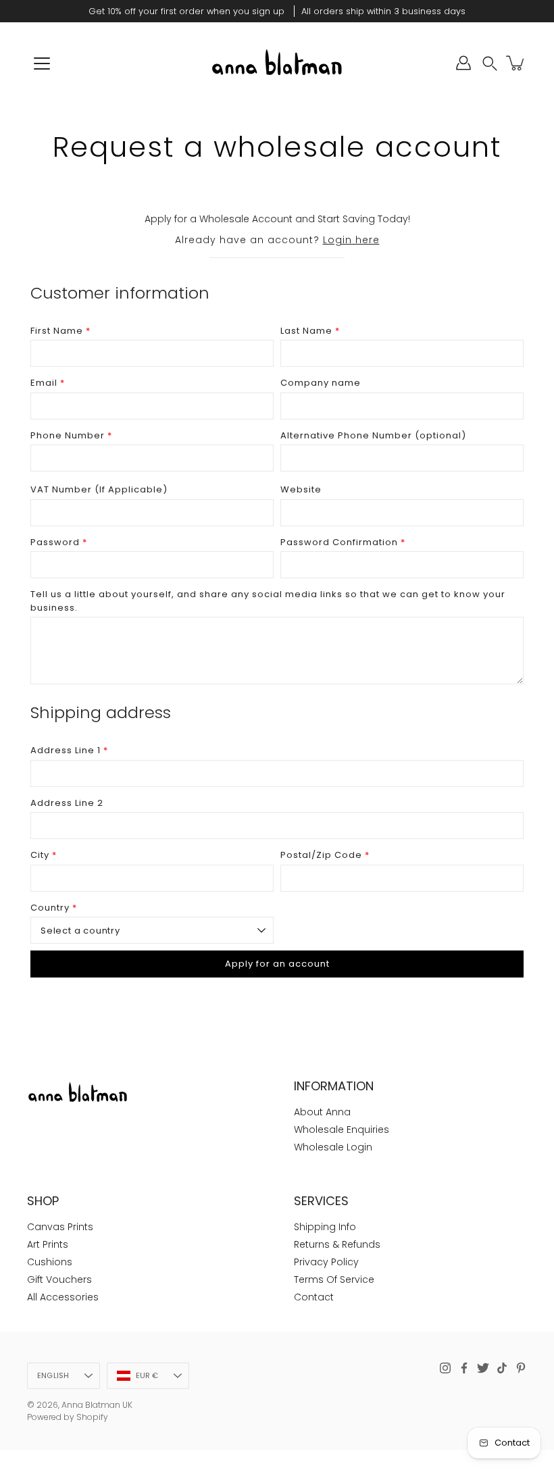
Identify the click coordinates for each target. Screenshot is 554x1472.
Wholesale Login (333, 1147)
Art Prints (47, 1244)
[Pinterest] (521, 1368)
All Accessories (63, 1297)
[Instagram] (445, 1368)
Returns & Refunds (337, 1244)
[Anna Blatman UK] (277, 63)
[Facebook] (464, 1368)
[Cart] (516, 63)
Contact (314, 1297)
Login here (351, 240)
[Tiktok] (502, 1368)
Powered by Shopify (67, 1417)
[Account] (463, 63)
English (53, 1375)
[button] (489, 63)
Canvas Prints (60, 1227)
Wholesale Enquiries (341, 1129)
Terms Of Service (334, 1279)
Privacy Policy (326, 1262)
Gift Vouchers (59, 1279)
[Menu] (42, 63)
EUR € (147, 1375)
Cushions (49, 1262)
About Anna (322, 1112)
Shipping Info (325, 1227)
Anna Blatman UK (96, 1405)
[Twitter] (483, 1368)
